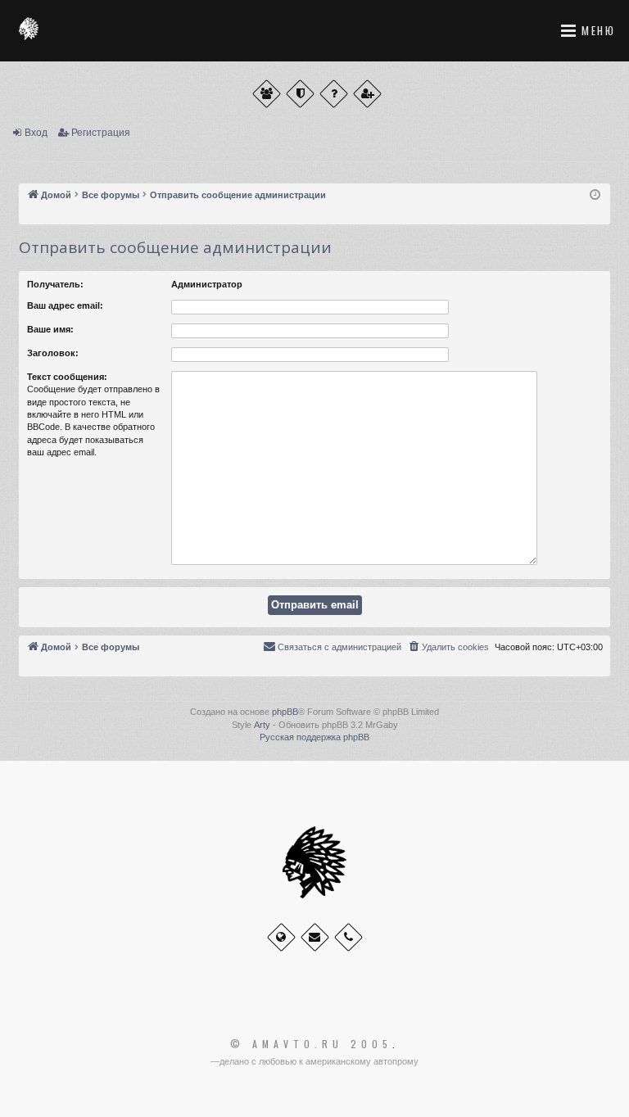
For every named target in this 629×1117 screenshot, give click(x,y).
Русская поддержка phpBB (314, 737)
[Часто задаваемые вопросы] (334, 94)
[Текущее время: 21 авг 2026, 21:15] (595, 195)
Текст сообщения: (67, 377)
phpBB (285, 712)
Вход (36, 132)
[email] (315, 937)
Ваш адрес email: (65, 305)
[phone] (348, 937)
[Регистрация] (367, 94)
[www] (281, 937)
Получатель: (55, 284)
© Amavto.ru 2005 (311, 1044)
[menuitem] (448, 647)
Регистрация (100, 132)
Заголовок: (53, 353)
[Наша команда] (300, 94)
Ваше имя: (50, 329)
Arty (262, 725)
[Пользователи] (266, 94)
